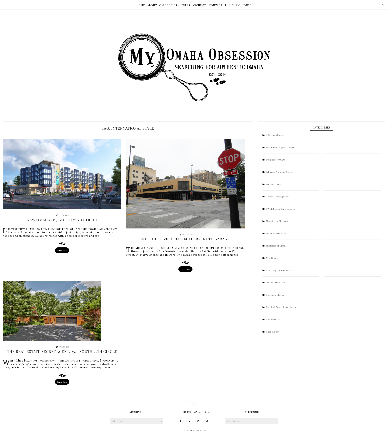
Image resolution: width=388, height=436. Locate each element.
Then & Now (272, 331)
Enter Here (62, 250)
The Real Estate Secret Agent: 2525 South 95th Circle (62, 351)
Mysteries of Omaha (276, 245)
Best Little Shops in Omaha (280, 147)
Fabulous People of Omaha (279, 172)
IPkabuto (202, 430)
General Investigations (277, 196)
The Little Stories (275, 295)
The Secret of (273, 319)
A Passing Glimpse (275, 135)
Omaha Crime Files (275, 282)
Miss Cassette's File (276, 233)
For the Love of (274, 184)
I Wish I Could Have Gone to (280, 209)
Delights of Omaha (275, 159)
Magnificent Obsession (277, 221)
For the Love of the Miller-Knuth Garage (185, 238)
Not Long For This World (279, 270)
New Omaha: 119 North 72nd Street (62, 219)
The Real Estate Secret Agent (281, 307)
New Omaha (272, 258)
